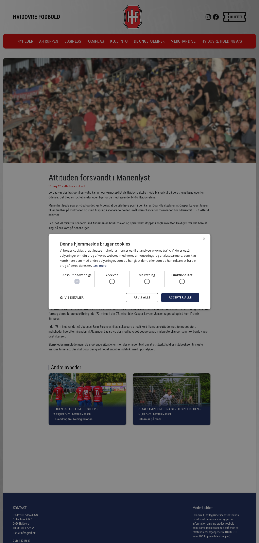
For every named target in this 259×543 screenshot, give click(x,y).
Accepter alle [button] (180, 297)
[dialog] (129, 271)
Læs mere (99, 265)
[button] (72, 297)
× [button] (203, 238)
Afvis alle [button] (142, 297)
